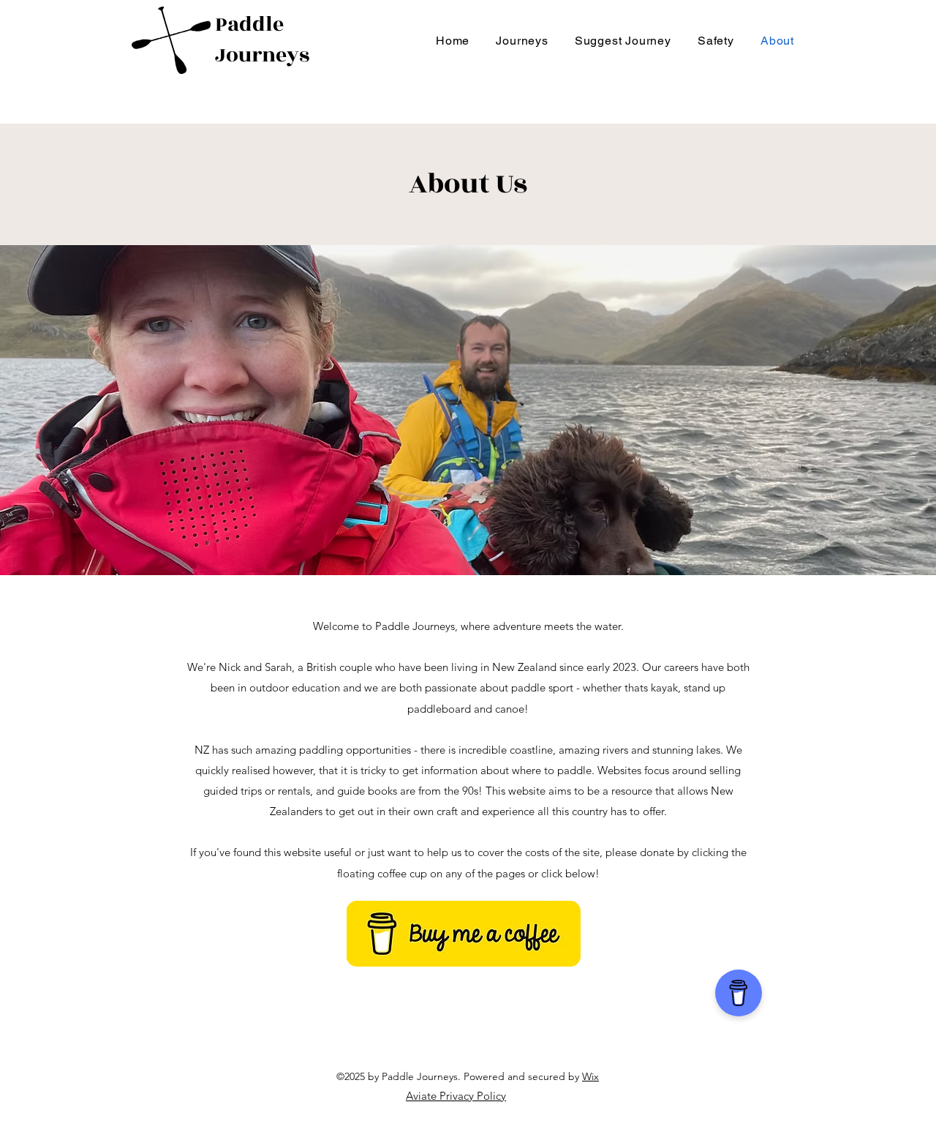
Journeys (262, 55)
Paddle (249, 24)
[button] (522, 40)
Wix (590, 1076)
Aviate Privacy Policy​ (456, 1096)
